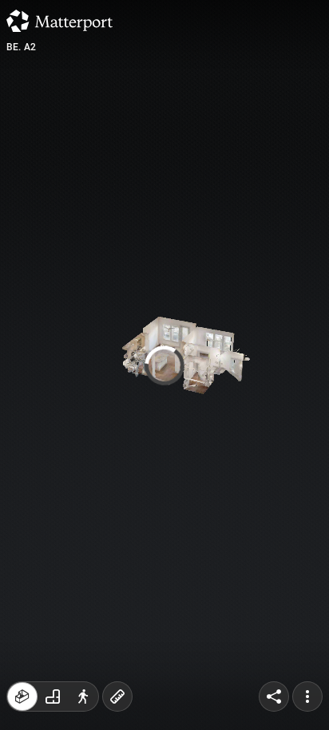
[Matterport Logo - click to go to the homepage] (59, 20)
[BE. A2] (164, 365)
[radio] (22, 696)
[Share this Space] (274, 696)
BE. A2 (21, 47)
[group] (52, 696)
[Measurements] (117, 696)
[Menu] (307, 696)
